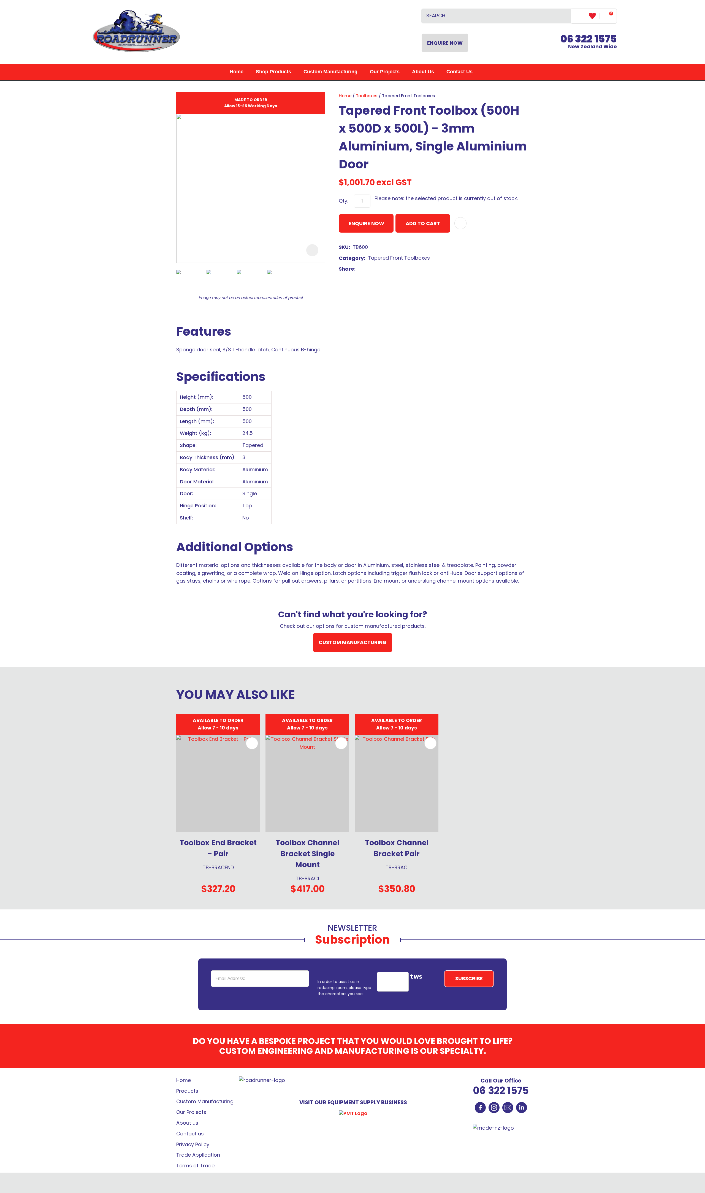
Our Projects (385, 71)
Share (346, 268)
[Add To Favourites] (460, 223)
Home (236, 71)
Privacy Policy (192, 1144)
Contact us (190, 1133)
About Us (423, 71)
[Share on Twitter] (367, 269)
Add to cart (423, 223)
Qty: (343, 200)
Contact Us (459, 71)
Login (579, 15)
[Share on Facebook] (359, 269)
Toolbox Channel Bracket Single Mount (307, 853)
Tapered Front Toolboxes (408, 96)
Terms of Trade (195, 1165)
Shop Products (273, 71)
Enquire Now (445, 42)
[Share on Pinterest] (384, 269)
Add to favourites (252, 743)
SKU (344, 247)
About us (187, 1122)
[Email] (376, 269)
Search (564, 16)
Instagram (494, 1107)
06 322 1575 (501, 1091)
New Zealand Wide (588, 42)
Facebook (480, 1107)
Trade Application (198, 1154)
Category (351, 258)
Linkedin (521, 1107)
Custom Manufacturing (330, 71)
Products (187, 1090)
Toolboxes (367, 96)
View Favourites (594, 16)
